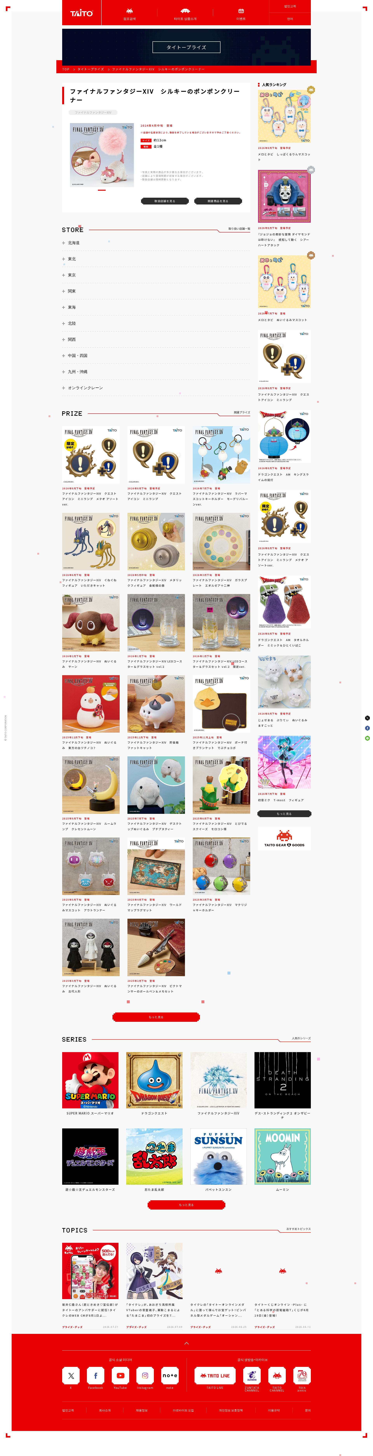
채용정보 (142, 1410)
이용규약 (274, 1410)
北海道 (74, 243)
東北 (72, 259)
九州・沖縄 (77, 372)
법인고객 (290, 6)
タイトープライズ (91, 69)
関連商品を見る (218, 201)
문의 (308, 1410)
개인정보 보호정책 (231, 1410)
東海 (72, 307)
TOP (66, 69)
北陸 (72, 323)
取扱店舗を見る (164, 201)
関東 (72, 291)
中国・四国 (77, 355)
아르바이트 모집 (183, 1410)
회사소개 (105, 1410)
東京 (72, 275)
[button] (102, 190)
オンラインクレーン (85, 388)
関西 (72, 339)
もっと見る (156, 1017)
